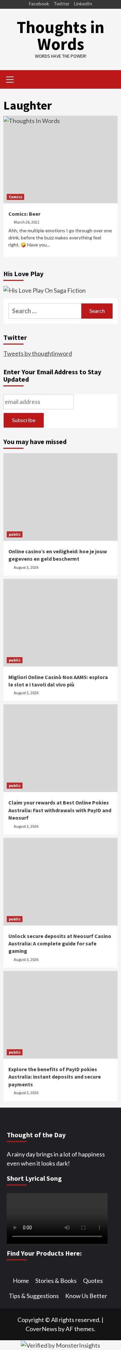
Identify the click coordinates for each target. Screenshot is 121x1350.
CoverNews (41, 1328)
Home (21, 1280)
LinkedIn (83, 3)
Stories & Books (56, 1280)
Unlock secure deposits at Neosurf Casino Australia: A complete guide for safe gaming (59, 944)
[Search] (110, 80)
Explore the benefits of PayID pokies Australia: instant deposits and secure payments (54, 1077)
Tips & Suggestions (34, 1295)
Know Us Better (86, 1295)
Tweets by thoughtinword (37, 353)
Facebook (39, 3)
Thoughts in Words (61, 36)
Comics (15, 196)
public (15, 534)
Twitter (61, 3)
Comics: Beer (24, 213)
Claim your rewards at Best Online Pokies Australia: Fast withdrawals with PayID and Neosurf (59, 810)
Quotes (93, 1280)
